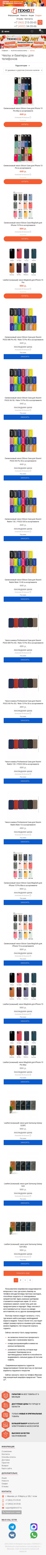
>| (30, 1280)
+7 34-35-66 (25, 26)
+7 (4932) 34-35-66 (13, 1504)
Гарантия (5, 1463)
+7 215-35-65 (25, 22)
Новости (5, 1481)
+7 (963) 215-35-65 (13, 1500)
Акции (4, 1478)
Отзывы (5, 1486)
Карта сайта (7, 1468)
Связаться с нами (12, 1512)
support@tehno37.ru (13, 1508)
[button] (13, 15)
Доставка (6, 1460)
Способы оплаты (9, 1457)
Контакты (6, 1454)
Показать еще (23, 1273)
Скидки (5, 1484)
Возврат (5, 1466)
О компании (7, 1451)
